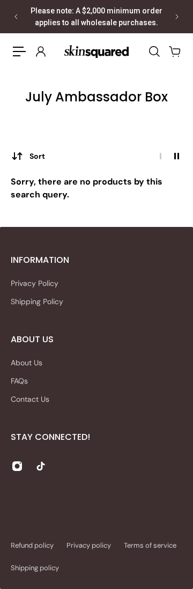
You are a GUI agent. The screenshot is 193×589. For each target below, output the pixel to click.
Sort (37, 156)
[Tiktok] (41, 466)
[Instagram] (17, 466)
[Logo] (96, 51)
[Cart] (174, 51)
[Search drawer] (154, 51)
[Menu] (19, 51)
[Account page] (40, 51)
